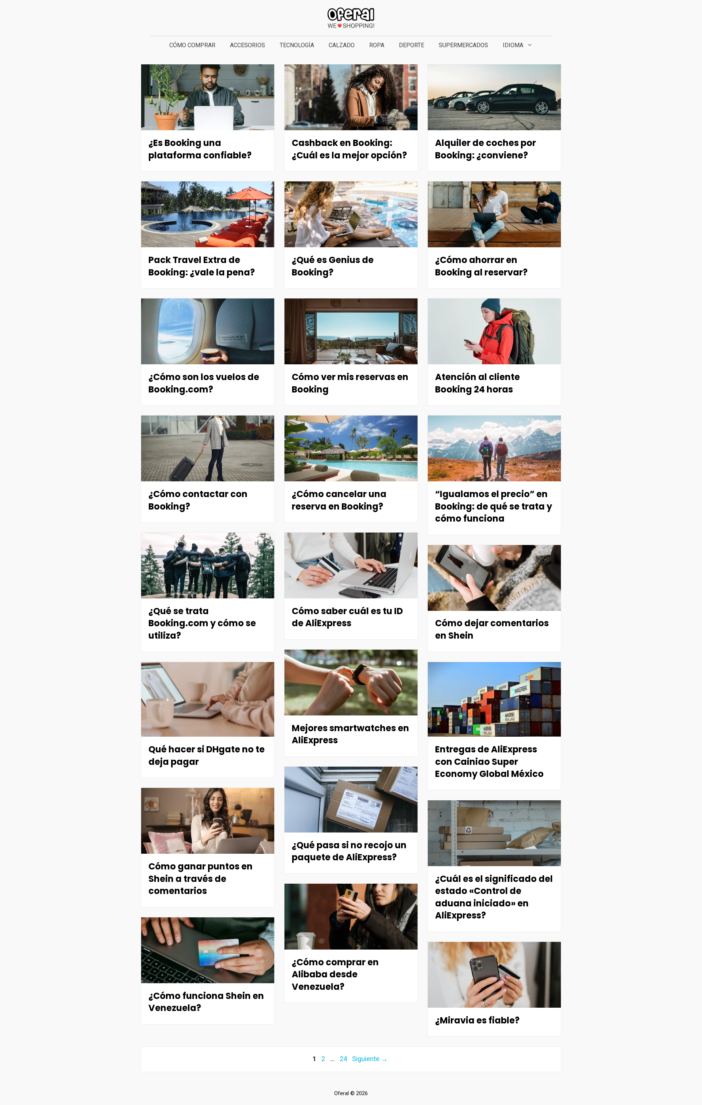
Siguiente (370, 1059)
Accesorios (247, 45)
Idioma (513, 45)
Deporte (411, 45)
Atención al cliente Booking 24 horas (477, 383)
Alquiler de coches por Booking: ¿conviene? (485, 149)
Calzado (342, 45)
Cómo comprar (192, 45)
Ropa (376, 45)
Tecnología (297, 45)
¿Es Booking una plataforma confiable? (200, 149)
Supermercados (463, 45)
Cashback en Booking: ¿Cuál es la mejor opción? (349, 149)
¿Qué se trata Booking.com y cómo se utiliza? (202, 623)
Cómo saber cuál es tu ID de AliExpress (347, 617)
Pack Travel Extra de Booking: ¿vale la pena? (201, 266)
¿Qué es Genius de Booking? (333, 266)
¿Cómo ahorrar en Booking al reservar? (481, 266)
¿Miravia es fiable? (477, 1020)
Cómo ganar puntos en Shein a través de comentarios (200, 878)
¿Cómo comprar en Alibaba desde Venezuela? (335, 974)
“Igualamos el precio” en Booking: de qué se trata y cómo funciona (493, 506)
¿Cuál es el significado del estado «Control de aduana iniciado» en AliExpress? (494, 897)
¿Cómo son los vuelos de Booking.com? (203, 383)
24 (344, 1059)
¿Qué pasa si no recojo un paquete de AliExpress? (349, 851)
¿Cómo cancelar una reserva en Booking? (339, 500)
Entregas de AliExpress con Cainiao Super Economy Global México (489, 761)
